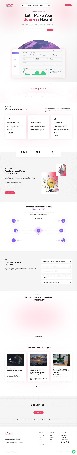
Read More (11, 132)
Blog (50, 441)
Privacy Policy (59, 451)
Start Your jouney (38, 336)
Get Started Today (38, 412)
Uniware (40, 441)
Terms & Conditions (68, 451)
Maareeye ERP (41, 435)
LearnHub (40, 439)
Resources (42, 5)
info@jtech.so (63, 437)
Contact (49, 5)
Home (23, 5)
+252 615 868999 (64, 439)
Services (28, 5)
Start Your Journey (9, 192)
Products (35, 5)
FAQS (51, 439)
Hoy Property (41, 444)
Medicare (40, 437)
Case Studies (52, 437)
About (51, 435)
